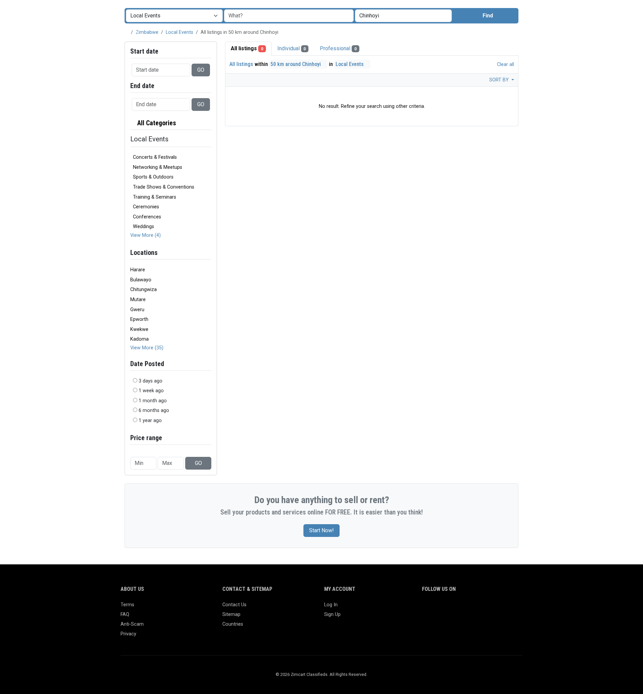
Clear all (505, 64)
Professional (338, 48)
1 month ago (153, 401)
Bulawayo (140, 280)
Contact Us (234, 605)
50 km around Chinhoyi (296, 64)
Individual (291, 48)
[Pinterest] (465, 608)
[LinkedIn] (455, 608)
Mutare (138, 299)
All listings (247, 48)
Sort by (499, 80)
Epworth (139, 319)
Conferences (147, 217)
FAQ (125, 614)
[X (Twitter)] (436, 608)
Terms (127, 605)
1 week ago (151, 391)
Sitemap (231, 614)
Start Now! (321, 530)
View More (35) (146, 348)
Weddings (143, 226)
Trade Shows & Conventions (163, 187)
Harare (137, 270)
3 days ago (150, 381)
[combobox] (403, 15)
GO (200, 70)
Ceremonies (146, 207)
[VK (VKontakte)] (504, 608)
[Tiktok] (475, 608)
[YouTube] (484, 608)
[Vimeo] (494, 608)
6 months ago (154, 410)
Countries (232, 624)
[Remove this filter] (208, 123)
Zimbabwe (147, 32)
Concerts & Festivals (155, 157)
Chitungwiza (143, 289)
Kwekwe (139, 329)
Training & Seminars (154, 197)
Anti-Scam (132, 624)
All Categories (156, 123)
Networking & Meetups (157, 167)
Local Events (179, 32)
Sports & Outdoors (153, 177)
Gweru (137, 310)
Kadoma (139, 339)
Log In (331, 605)
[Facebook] (426, 608)
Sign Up (332, 614)
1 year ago (150, 420)
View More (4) (145, 235)
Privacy (128, 634)
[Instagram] (445, 608)
